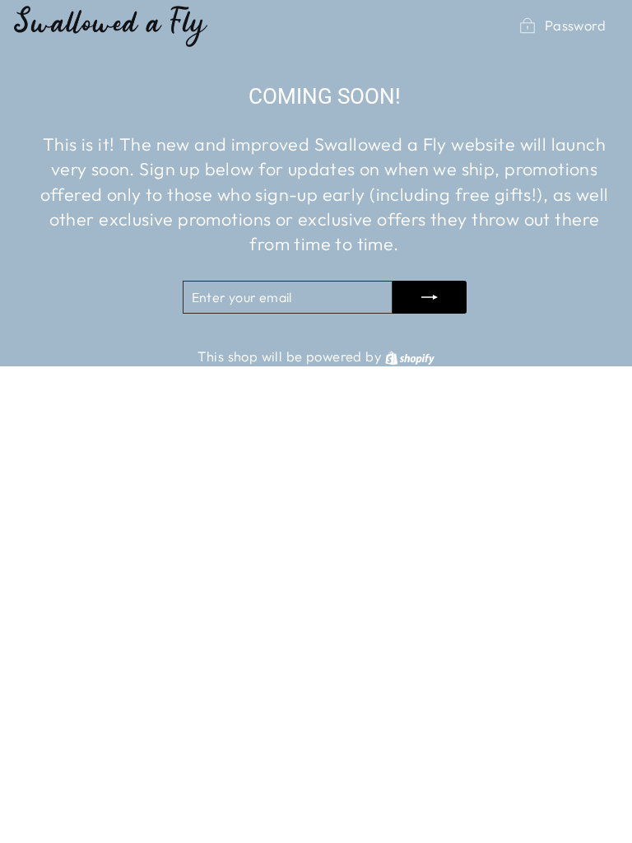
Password (575, 25)
